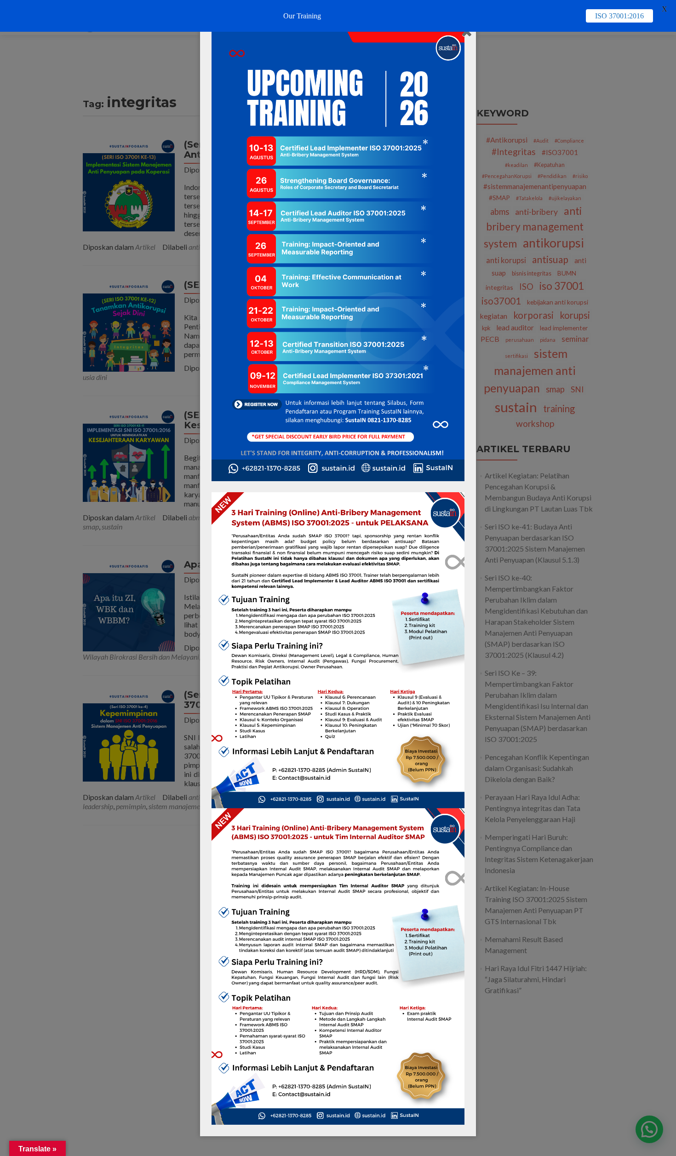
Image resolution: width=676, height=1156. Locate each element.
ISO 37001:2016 (619, 16)
